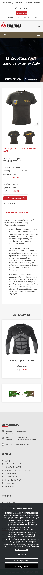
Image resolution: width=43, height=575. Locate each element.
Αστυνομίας (33, 79)
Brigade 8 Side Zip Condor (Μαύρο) (23, 360)
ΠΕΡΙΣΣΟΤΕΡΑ (21, 549)
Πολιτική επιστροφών (16, 212)
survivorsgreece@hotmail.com (17, 444)
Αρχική (7, 460)
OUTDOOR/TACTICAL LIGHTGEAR (17, 470)
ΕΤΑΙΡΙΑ (11, 18)
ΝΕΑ (19, 18)
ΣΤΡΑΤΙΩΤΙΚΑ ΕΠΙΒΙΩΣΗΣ (14, 464)
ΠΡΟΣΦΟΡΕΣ (22, 13)
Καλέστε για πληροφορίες (15, 198)
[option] (21, 108)
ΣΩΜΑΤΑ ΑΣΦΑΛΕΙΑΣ (14, 79)
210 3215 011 (21, 2)
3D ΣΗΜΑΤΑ (9, 486)
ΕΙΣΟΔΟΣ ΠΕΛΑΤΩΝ (30, 18)
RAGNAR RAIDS (10, 473)
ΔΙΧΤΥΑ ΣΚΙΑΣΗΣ (11, 483)
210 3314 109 (23, 8)
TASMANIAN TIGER (12, 477)
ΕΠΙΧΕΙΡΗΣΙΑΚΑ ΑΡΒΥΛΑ (13, 480)
